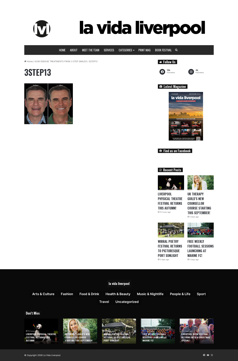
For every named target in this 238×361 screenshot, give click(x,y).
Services (109, 50)
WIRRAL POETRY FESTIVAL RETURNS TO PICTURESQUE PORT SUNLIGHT (170, 248)
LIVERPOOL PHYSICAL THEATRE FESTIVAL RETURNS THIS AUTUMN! (170, 201)
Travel (104, 302)
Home (62, 50)
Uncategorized (127, 302)
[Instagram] (212, 355)
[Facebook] (204, 355)
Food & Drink (89, 294)
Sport (201, 294)
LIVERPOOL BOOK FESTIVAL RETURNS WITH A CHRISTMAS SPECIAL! (195, 337)
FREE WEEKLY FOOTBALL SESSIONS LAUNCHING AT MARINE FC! (200, 248)
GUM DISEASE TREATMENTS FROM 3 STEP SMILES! (61, 61)
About (74, 50)
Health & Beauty (118, 294)
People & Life (180, 294)
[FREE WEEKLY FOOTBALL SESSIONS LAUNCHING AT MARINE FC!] (200, 230)
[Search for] (176, 50)
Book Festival (163, 50)
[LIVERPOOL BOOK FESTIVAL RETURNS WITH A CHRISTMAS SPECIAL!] (197, 331)
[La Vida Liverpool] (119, 28)
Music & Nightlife (150, 294)
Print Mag (144, 50)
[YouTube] (208, 355)
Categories (125, 50)
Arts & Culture (43, 294)
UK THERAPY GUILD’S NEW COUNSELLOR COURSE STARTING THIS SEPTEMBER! (199, 203)
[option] (41, 331)
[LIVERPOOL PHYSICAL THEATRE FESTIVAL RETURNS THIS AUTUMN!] (171, 182)
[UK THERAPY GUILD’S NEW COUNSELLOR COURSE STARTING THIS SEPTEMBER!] (200, 182)
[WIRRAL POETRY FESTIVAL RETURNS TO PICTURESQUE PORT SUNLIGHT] (171, 230)
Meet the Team (90, 50)
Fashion (67, 294)
